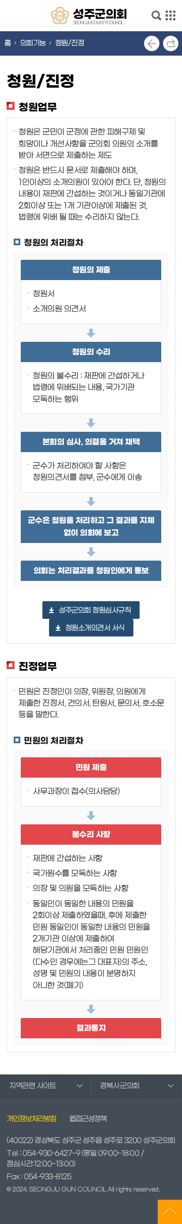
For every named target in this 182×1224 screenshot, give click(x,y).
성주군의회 (100, 15)
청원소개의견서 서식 (95, 628)
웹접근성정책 (87, 1119)
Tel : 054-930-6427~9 (43, 1153)
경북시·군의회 (120, 1086)
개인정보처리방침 (31, 1119)
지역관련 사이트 (32, 1086)
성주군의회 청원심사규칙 (95, 610)
